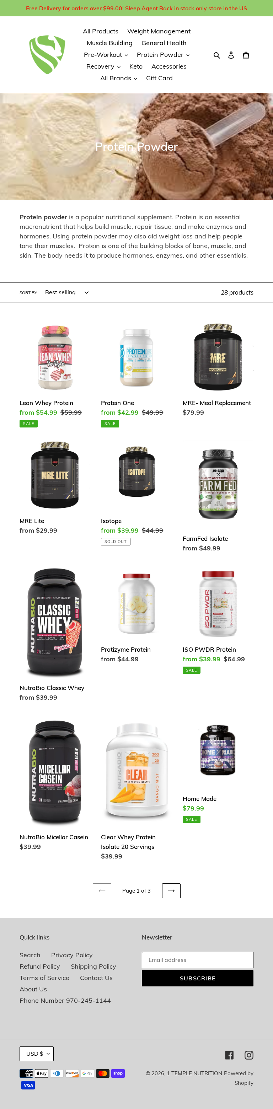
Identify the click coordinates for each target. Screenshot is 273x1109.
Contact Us (96, 978)
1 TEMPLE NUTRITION (194, 1073)
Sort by (28, 292)
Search (30, 955)
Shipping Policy (93, 966)
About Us (33, 989)
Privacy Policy (72, 955)
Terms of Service (44, 978)
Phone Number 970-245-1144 (65, 1000)
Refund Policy (40, 966)
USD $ (34, 1053)
